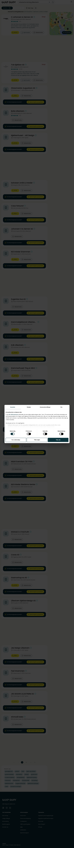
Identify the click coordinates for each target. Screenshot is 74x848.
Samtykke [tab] (12, 407)
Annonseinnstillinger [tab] (45, 407)
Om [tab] (61, 407)
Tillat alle (58, 439)
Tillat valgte (37, 439)
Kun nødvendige (16, 439)
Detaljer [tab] (29, 407)
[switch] (29, 434)
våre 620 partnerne (13, 414)
